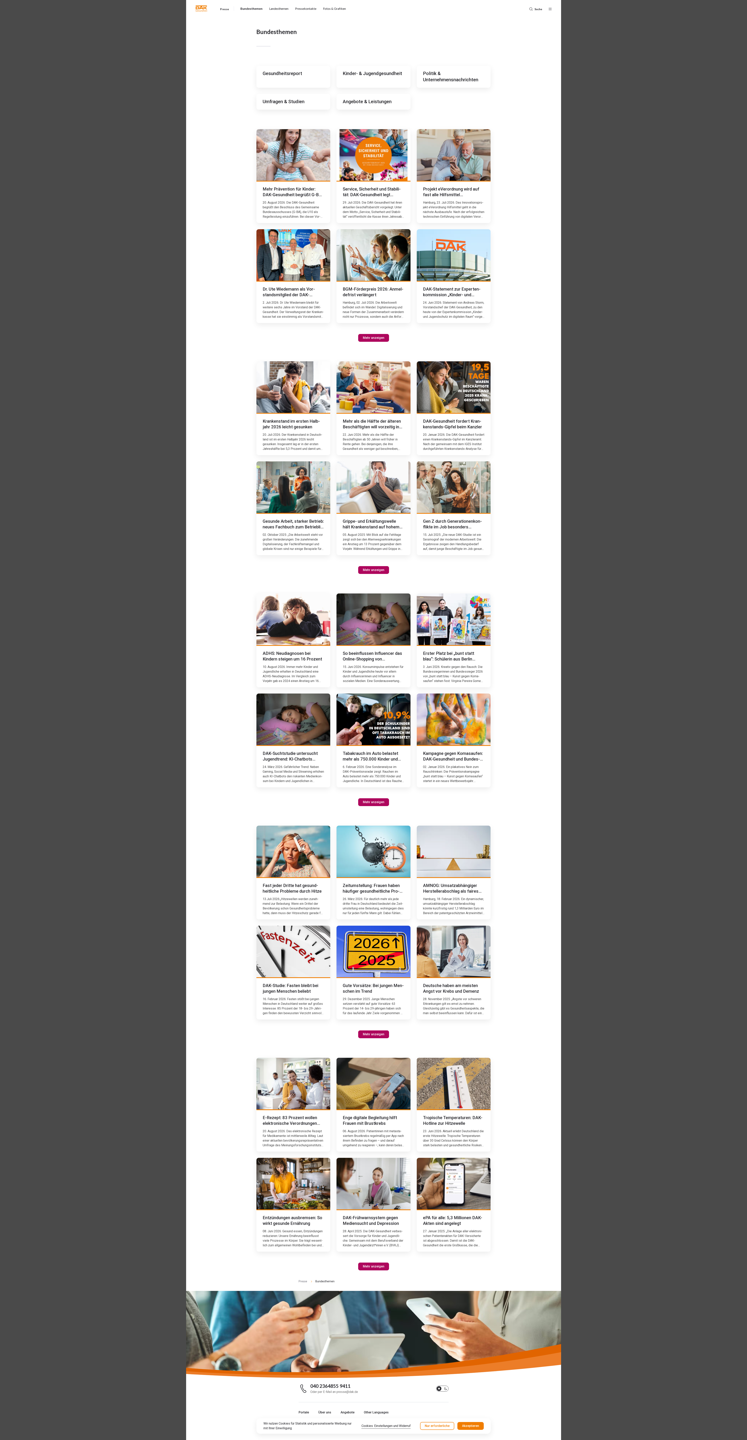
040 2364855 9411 (330, 1386)
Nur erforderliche (437, 1426)
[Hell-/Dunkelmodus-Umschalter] (442, 1389)
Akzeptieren (470, 1426)
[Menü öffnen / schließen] (550, 9)
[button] (201, 8)
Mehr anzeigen (373, 338)
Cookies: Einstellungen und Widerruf (386, 1426)
